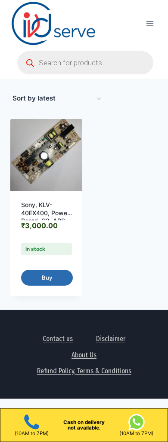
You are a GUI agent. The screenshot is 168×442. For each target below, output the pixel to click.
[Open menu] (150, 23)
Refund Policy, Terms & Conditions (84, 370)
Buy (47, 277)
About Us (84, 355)
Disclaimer (110, 338)
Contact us (58, 338)
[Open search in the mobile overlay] (85, 63)
